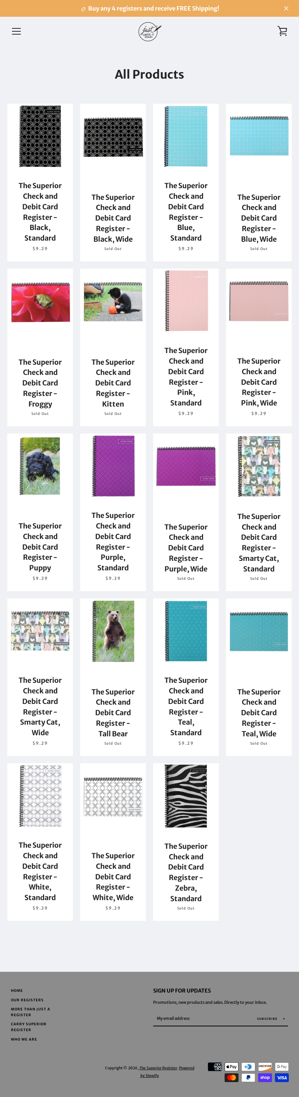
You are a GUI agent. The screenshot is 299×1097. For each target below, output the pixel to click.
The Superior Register (158, 1068)
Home (17, 991)
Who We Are (24, 1039)
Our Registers (27, 1000)
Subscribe (267, 1019)
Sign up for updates (182, 990)
